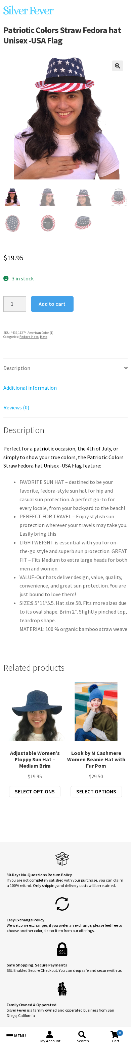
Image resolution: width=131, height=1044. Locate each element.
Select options (35, 791)
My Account (50, 1040)
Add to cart (52, 303)
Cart (116, 1037)
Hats (43, 337)
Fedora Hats (29, 337)
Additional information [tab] (30, 387)
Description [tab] (16, 368)
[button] (117, 65)
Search (83, 1040)
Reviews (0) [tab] (16, 407)
